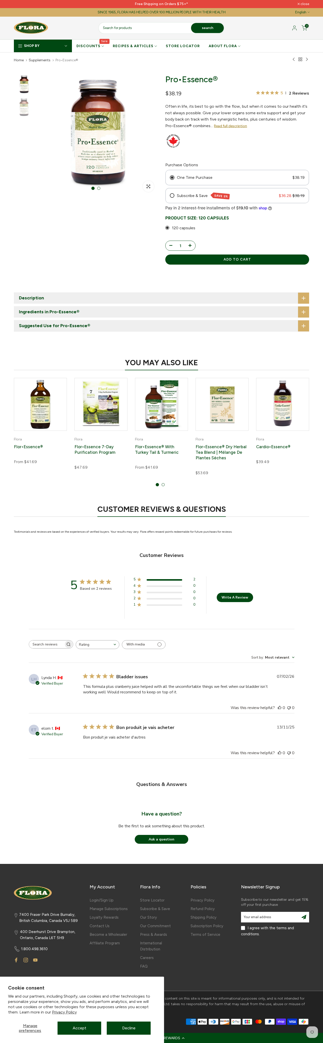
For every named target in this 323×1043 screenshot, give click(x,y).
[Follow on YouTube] (35, 960)
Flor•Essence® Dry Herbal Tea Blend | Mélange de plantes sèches (221, 452)
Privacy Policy (64, 1012)
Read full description (230, 126)
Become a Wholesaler (108, 934)
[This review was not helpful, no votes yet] (289, 708)
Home (19, 60)
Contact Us (100, 926)
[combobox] (97, 644)
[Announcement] (161, 4)
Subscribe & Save (155, 909)
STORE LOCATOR (183, 46)
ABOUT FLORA (223, 46)
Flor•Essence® (28, 446)
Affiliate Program (105, 943)
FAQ (144, 966)
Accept (79, 1028)
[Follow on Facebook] (16, 960)
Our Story (148, 917)
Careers (147, 957)
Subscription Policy (207, 926)
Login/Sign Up (102, 900)
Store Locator (152, 900)
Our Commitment (155, 926)
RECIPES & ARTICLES (133, 46)
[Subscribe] (304, 917)
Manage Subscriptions (109, 909)
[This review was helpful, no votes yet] (279, 708)
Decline (129, 1028)
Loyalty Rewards (104, 917)
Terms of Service (205, 934)
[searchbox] (46, 644)
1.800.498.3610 (34, 949)
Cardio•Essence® (273, 446)
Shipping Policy (204, 917)
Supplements (39, 60)
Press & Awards (153, 934)
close (20, 4)
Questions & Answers (161, 784)
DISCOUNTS (92, 45)
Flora (18, 439)
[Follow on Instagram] (25, 960)
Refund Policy (203, 909)
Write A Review (235, 597)
